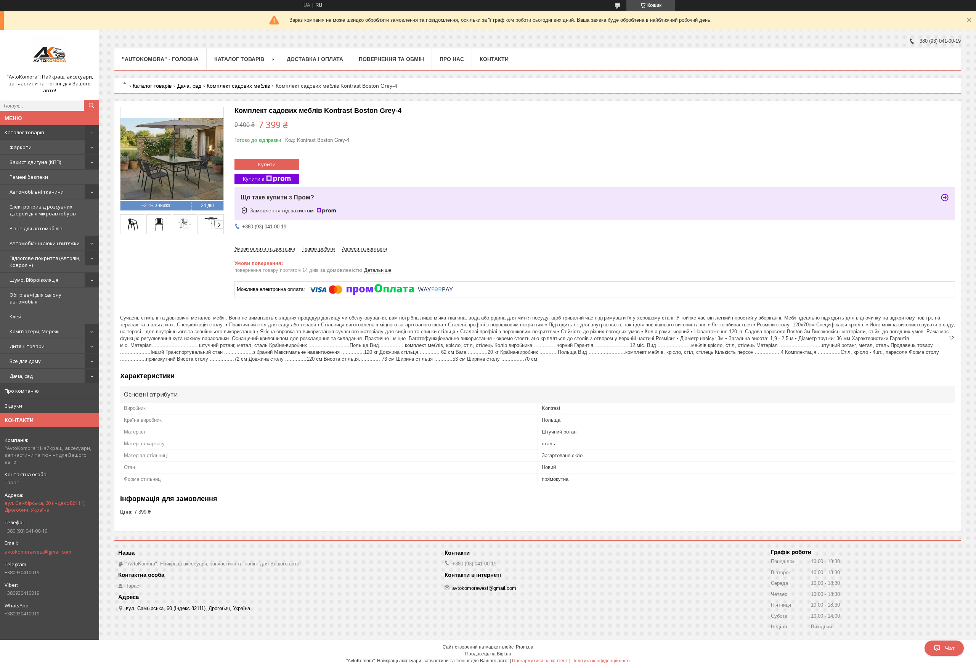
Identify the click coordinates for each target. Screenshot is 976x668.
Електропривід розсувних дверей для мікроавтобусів (43, 210)
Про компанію (22, 390)
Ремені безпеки (29, 176)
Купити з (253, 178)
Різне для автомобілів (36, 228)
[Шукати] (91, 105)
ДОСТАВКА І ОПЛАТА (315, 59)
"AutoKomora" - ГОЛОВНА (160, 59)
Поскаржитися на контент (540, 660)
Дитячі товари (27, 346)
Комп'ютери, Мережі (34, 331)
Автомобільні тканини (37, 191)
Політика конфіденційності (600, 660)
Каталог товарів (24, 132)
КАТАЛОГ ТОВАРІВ (239, 59)
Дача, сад (21, 376)
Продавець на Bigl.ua (488, 654)
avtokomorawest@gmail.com (38, 551)
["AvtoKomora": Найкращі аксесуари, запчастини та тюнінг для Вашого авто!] (49, 54)
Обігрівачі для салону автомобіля (35, 298)
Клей (15, 316)
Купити (267, 164)
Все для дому (25, 361)
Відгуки (13, 405)
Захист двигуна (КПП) (35, 162)
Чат (950, 648)
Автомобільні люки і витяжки (45, 243)
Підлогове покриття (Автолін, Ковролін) (45, 261)
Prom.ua (524, 647)
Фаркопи (21, 147)
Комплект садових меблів (238, 86)
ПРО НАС (452, 59)
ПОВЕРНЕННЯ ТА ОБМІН (391, 59)
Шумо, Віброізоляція (34, 279)
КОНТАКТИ (494, 59)
